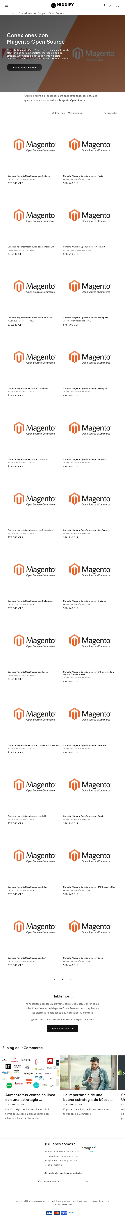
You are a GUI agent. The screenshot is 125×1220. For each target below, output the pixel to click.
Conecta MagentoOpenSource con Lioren (28, 388)
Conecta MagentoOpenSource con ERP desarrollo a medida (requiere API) (88, 673)
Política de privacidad (61, 1201)
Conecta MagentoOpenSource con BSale (28, 887)
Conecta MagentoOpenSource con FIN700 (84, 247)
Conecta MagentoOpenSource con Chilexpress (31, 601)
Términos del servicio (100, 1201)
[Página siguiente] (70, 978)
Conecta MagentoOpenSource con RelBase (29, 176)
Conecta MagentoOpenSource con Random (84, 459)
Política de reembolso (64, 1204)
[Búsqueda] (104, 5)
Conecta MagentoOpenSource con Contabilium (31, 247)
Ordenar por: (58, 113)
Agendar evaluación (24, 67)
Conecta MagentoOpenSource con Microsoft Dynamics (35, 745)
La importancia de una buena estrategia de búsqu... (88, 1097)
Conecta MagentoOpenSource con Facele (28, 672)
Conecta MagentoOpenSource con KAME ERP (30, 317)
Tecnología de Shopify (40, 1201)
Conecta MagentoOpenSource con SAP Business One (89, 887)
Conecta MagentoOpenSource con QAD (27, 816)
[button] (6, 5)
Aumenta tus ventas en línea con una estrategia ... (30, 1097)
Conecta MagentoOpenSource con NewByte (85, 388)
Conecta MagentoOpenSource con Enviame (84, 601)
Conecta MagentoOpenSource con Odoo (83, 958)
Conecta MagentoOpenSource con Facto (83, 176)
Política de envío (80, 1201)
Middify (27, 1201)
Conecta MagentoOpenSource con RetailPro (85, 745)
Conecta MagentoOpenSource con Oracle (83, 816)
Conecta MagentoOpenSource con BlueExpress (86, 530)
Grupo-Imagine (53, 1164)
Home (11, 13)
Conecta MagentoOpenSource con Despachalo (31, 530)
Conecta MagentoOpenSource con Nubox (28, 459)
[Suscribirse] (86, 1181)
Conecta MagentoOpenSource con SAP (27, 958)
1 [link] (54, 978)
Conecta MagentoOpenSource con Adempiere (85, 317)
